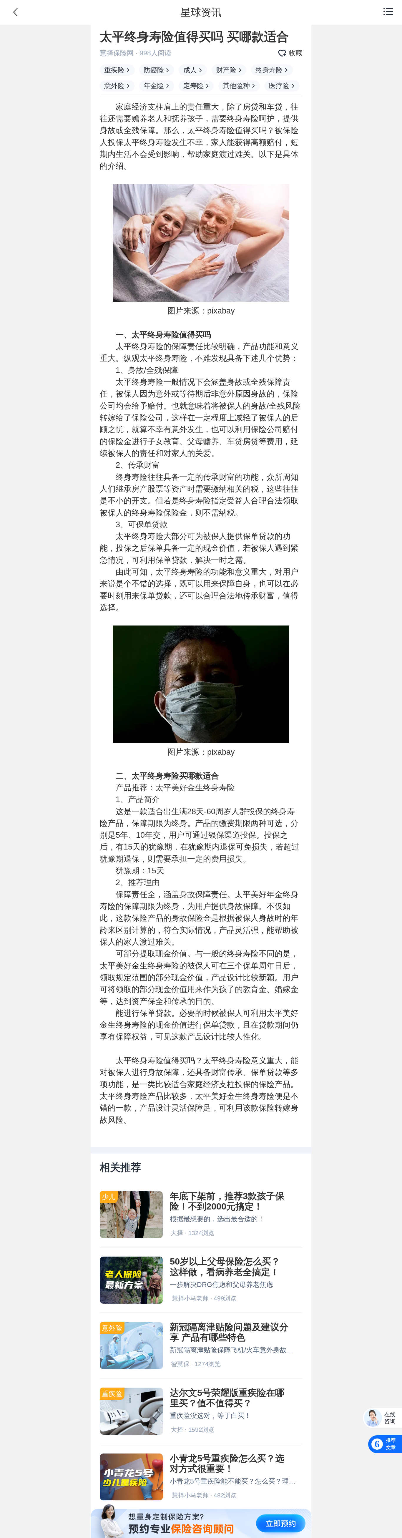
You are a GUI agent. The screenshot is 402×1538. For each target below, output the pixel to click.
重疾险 (114, 70)
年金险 (154, 85)
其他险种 (236, 85)
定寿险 (193, 85)
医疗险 (279, 85)
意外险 (114, 85)
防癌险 (154, 70)
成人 (190, 70)
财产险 (226, 70)
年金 (275, 894)
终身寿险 (269, 70)
